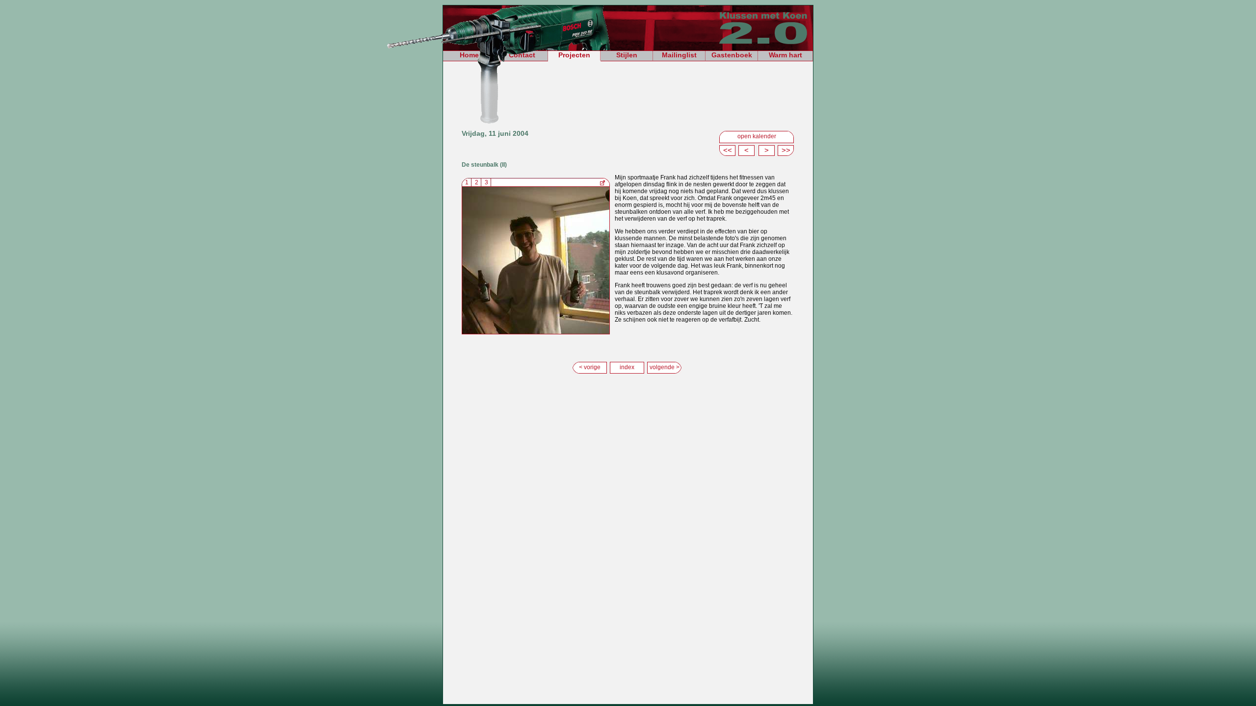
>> (786, 150)
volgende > (665, 367)
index (627, 367)
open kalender (756, 136)
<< (727, 150)
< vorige (590, 367)
